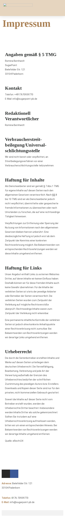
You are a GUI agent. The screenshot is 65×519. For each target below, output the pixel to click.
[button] (58, 8)
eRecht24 (18, 440)
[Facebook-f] (14, 474)
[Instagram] (6, 474)
